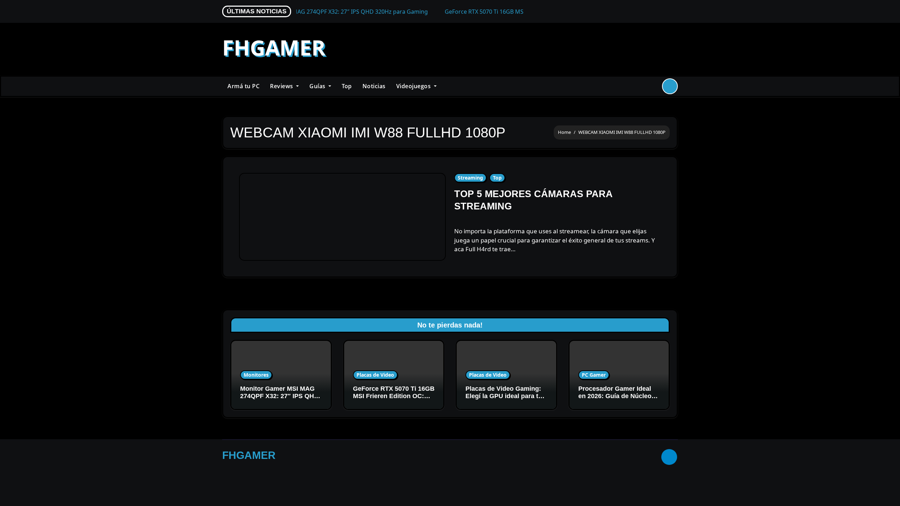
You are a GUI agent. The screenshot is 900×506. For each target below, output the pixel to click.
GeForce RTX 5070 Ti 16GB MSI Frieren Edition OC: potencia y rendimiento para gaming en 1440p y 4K (394, 400)
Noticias (374, 86)
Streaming (470, 177)
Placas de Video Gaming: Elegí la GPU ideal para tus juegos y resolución (505, 396)
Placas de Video (375, 374)
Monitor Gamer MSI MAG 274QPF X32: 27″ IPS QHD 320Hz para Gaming (279, 396)
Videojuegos (414, 86)
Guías (318, 86)
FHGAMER (274, 47)
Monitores (256, 374)
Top (347, 86)
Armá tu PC (243, 86)
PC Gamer (594, 374)
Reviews (282, 86)
